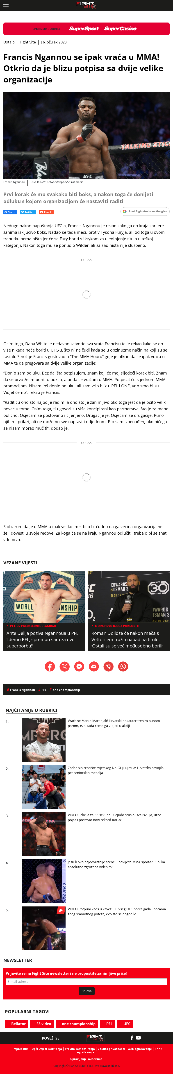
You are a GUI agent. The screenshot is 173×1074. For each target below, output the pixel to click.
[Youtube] (141, 1038)
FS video (43, 1023)
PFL (109, 1023)
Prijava (87, 991)
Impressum (21, 1049)
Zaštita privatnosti (111, 1049)
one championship (78, 1023)
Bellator (18, 1023)
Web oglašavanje (140, 1049)
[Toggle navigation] (5, 5)
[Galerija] (86, 135)
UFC (126, 1023)
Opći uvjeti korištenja (47, 1049)
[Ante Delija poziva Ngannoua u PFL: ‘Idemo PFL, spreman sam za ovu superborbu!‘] (44, 597)
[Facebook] (133, 1038)
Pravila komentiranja (80, 1049)
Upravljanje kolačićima (86, 1059)
